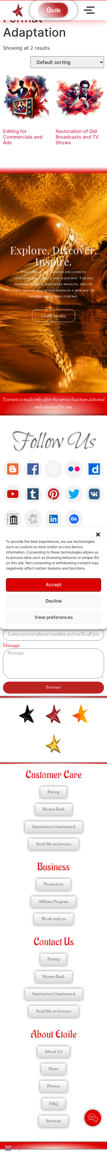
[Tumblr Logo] (33, 494)
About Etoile (54, 1034)
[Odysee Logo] (33, 519)
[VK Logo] (94, 494)
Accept (54, 585)
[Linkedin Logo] (54, 519)
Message (11, 646)
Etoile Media (53, 315)
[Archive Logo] (13, 519)
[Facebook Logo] (33, 469)
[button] (98, 534)
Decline (53, 601)
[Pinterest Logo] (54, 494)
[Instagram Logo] (54, 469)
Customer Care (54, 775)
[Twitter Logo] (74, 494)
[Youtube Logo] (13, 494)
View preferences (53, 617)
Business (53, 867)
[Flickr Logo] (74, 469)
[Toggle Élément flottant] (92, 1118)
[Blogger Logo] (13, 469)
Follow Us (53, 442)
